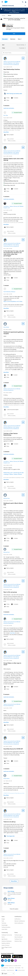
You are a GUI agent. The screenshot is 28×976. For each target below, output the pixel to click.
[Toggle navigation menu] (25, 5)
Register (14, 10)
